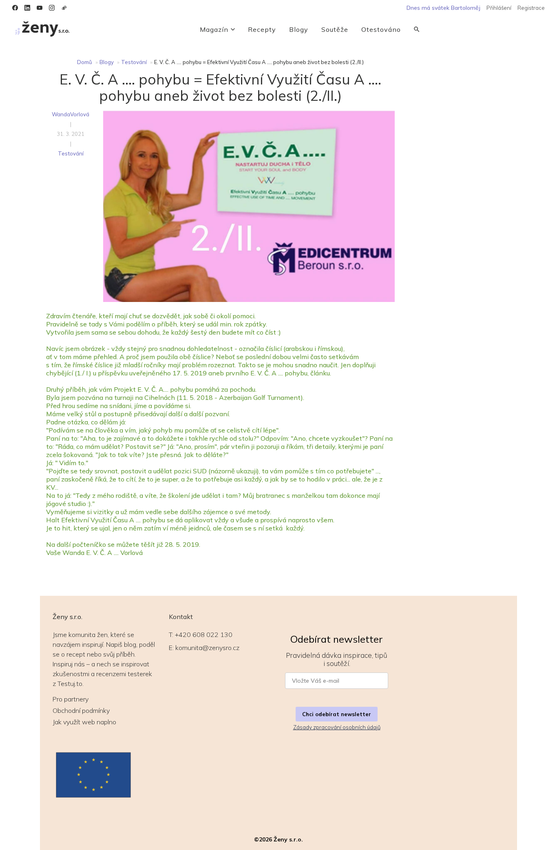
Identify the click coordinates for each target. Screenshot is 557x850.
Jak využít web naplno (84, 722)
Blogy (298, 29)
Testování (134, 62)
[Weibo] (64, 8)
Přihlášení (498, 7)
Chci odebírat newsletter (336, 714)
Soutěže (334, 29)
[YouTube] (39, 8)
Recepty (262, 29)
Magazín (214, 29)
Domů (84, 62)
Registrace (531, 7)
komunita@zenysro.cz (207, 648)
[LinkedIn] (27, 8)
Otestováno (381, 29)
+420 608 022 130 (203, 634)
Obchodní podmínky (81, 710)
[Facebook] (15, 8)
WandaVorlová (70, 114)
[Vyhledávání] (416, 29)
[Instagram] (52, 8)
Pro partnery (70, 699)
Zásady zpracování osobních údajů (336, 727)
